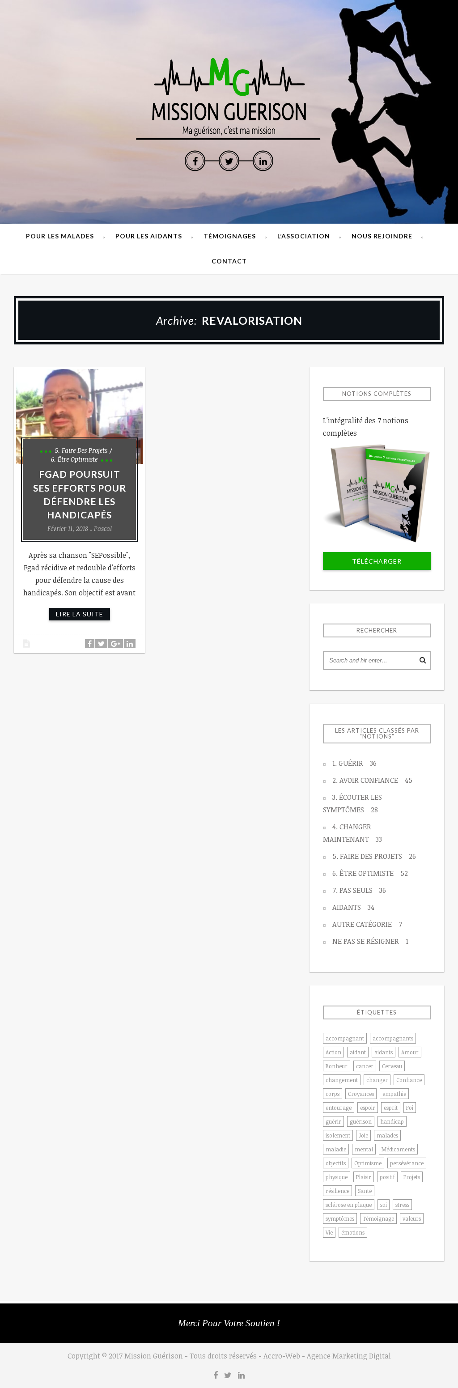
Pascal (103, 528)
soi (383, 1204)
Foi (409, 1107)
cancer (364, 1066)
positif (387, 1176)
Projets (411, 1176)
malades (387, 1135)
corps (332, 1093)
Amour (410, 1052)
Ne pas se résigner (370, 941)
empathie (394, 1093)
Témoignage (378, 1218)
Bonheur (337, 1066)
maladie (336, 1149)
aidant (358, 1052)
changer (377, 1079)
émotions (353, 1232)
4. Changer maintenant (352, 833)
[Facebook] (195, 161)
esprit (391, 1107)
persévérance (407, 1163)
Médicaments (398, 1149)
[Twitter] (229, 161)
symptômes (340, 1218)
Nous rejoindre (382, 236)
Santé (365, 1190)
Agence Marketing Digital (349, 1356)
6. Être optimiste (74, 459)
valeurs (412, 1218)
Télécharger (377, 561)
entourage (339, 1107)
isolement (338, 1135)
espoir (367, 1107)
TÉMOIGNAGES (230, 236)
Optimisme (368, 1163)
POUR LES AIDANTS (148, 236)
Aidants (353, 907)
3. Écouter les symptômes (352, 803)
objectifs (336, 1163)
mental (364, 1149)
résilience (337, 1190)
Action (333, 1052)
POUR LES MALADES (60, 236)
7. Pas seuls (359, 890)
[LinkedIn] (263, 161)
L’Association (303, 236)
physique (337, 1176)
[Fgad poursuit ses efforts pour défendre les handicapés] (79, 416)
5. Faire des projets (81, 450)
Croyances (361, 1093)
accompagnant (345, 1038)
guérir (333, 1121)
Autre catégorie (367, 924)
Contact (229, 261)
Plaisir (363, 1176)
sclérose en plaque (349, 1204)
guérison (361, 1121)
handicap (392, 1121)
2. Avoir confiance (372, 780)
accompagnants (393, 1038)
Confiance (409, 1079)
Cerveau (392, 1066)
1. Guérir (354, 763)
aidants (383, 1052)
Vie (329, 1232)
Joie (363, 1135)
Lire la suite (79, 614)
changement (342, 1079)
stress (402, 1204)
